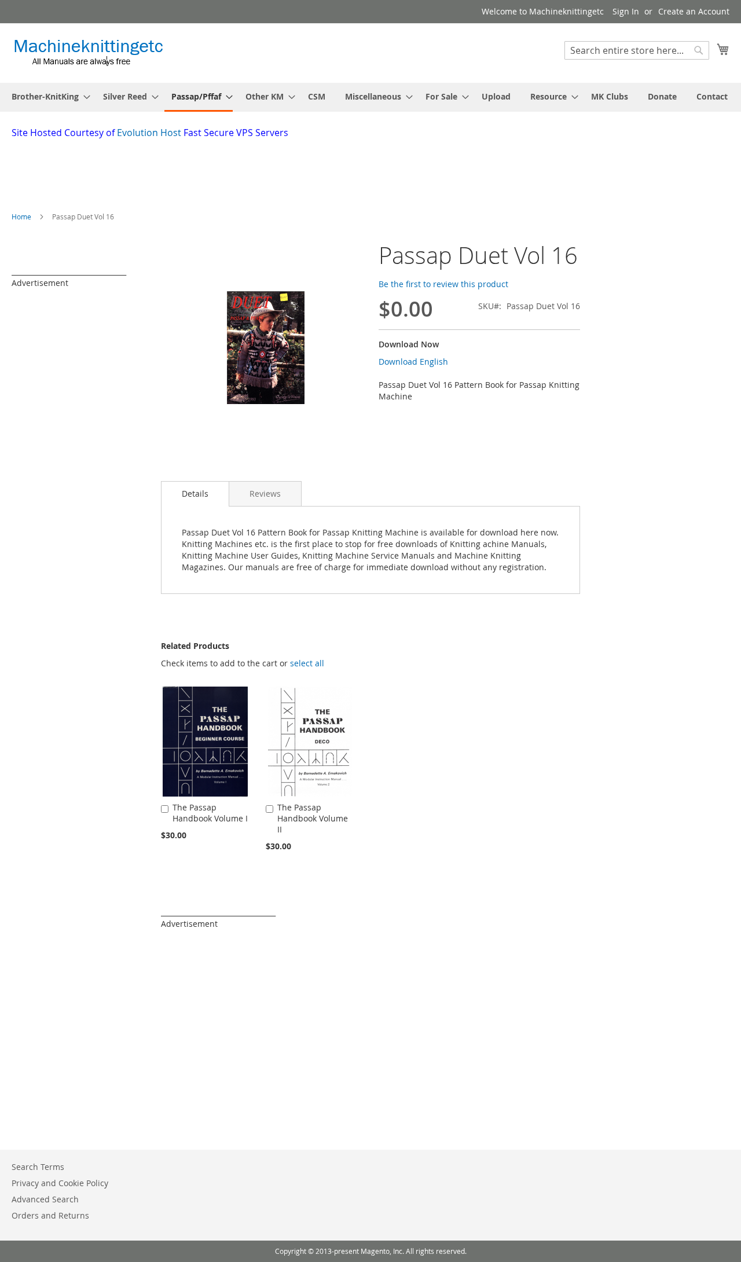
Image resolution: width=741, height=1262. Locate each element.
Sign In (625, 11)
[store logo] (88, 52)
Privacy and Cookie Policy (60, 1182)
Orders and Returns (50, 1215)
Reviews (265, 493)
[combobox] (636, 50)
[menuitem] (47, 96)
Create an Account (693, 11)
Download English (413, 361)
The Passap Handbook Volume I (210, 813)
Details (195, 493)
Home (21, 216)
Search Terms (38, 1166)
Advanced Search (45, 1199)
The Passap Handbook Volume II (312, 818)
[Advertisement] (292, 171)
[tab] (195, 494)
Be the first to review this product (443, 283)
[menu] (370, 97)
